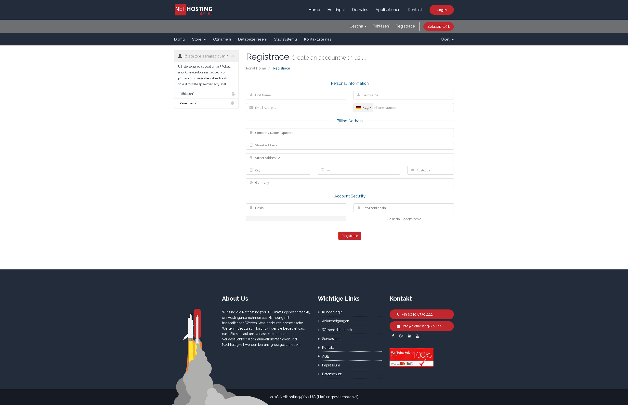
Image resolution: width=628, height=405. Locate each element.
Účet (446, 39)
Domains (360, 9)
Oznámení (222, 39)
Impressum (331, 365)
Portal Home (256, 68)
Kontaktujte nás (317, 39)
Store (197, 39)
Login (442, 10)
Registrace (405, 26)
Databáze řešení (252, 39)
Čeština (357, 26)
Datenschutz (332, 374)
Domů (179, 39)
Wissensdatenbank (337, 330)
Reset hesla (187, 103)
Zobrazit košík (438, 26)
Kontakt (415, 9)
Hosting (334, 9)
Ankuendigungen (335, 321)
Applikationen (388, 9)
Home (314, 9)
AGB (325, 356)
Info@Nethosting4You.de (422, 326)
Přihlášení (381, 26)
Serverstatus (331, 339)
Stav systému (285, 39)
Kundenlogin (332, 312)
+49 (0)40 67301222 (417, 314)
